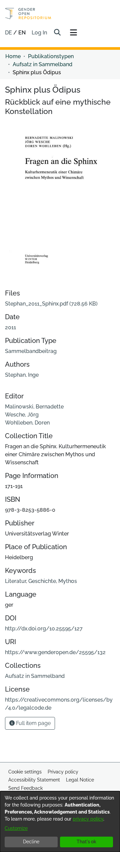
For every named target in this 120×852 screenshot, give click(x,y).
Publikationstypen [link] (51, 56)
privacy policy (88, 819)
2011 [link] (10, 327)
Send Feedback (25, 788)
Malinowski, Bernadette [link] (34, 406)
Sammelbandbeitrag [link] (31, 351)
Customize (16, 828)
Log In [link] (40, 32)
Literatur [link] (15, 581)
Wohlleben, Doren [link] (27, 422)
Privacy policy (63, 771)
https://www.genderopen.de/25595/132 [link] (55, 652)
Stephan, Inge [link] (22, 375)
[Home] (28, 13)
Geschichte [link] (42, 581)
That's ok (86, 841)
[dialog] (60, 821)
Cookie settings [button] (25, 771)
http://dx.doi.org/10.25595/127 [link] (44, 628)
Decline (31, 841)
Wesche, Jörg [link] (22, 414)
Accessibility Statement (34, 779)
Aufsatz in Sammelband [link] (42, 64)
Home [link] (13, 56)
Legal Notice (80, 779)
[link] (51, 303)
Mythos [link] (67, 581)
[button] (57, 33)
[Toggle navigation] (73, 32)
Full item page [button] (33, 723)
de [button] (9, 32)
